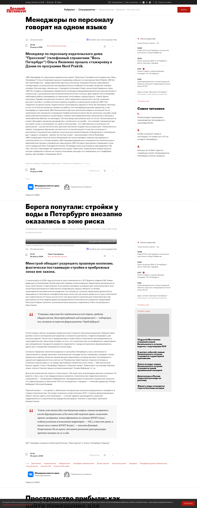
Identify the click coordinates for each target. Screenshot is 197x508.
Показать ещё (143, 101)
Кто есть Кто (133, 9)
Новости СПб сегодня (61, 466)
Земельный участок (119, 463)
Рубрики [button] (69, 9)
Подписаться (117, 2)
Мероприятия (106, 9)
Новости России (32, 466)
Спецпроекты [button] (87, 9)
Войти (184, 10)
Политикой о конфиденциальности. (17, 505)
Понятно (188, 503)
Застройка (133, 463)
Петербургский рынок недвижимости (153, 463)
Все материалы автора (56, 46)
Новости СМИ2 (33, 195)
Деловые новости (103, 463)
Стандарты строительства (83, 463)
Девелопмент (36, 463)
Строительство (50, 463)
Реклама (120, 9)
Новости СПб (46, 466)
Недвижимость (64, 463)
